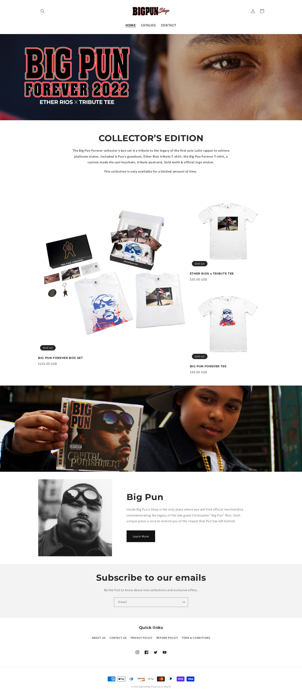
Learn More (141, 536)
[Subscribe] (183, 602)
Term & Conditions (196, 638)
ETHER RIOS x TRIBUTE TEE (212, 273)
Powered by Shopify (161, 686)
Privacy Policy (141, 638)
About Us (99, 638)
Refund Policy (167, 638)
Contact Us (118, 638)
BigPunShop (145, 686)
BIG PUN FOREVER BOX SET (60, 357)
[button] (42, 11)
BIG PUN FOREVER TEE (208, 366)
